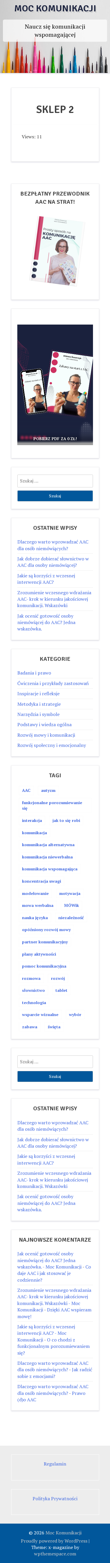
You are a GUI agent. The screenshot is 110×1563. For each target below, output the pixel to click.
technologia (34, 1002)
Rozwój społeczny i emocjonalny (51, 745)
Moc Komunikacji (55, 8)
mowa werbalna (37, 905)
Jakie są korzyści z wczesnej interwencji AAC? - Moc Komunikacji (46, 1333)
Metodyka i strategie (39, 704)
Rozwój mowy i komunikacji (46, 735)
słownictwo (33, 990)
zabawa (29, 1026)
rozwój (58, 978)
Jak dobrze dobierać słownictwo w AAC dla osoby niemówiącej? (53, 561)
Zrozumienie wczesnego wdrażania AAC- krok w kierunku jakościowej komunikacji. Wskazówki (54, 599)
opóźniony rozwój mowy (46, 929)
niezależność (71, 917)
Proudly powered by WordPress (54, 1541)
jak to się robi (66, 820)
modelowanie (35, 893)
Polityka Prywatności (55, 1498)
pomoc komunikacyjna (44, 966)
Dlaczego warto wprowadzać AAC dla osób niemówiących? (52, 545)
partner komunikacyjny (45, 942)
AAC (26, 790)
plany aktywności (39, 954)
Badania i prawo (34, 673)
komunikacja (34, 832)
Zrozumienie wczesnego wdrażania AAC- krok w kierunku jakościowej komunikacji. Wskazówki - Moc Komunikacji (54, 1300)
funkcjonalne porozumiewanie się (52, 805)
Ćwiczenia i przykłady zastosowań (53, 683)
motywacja (69, 893)
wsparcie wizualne (40, 1014)
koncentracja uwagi (41, 881)
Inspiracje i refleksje (38, 693)
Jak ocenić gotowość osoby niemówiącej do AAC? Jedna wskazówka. (46, 622)
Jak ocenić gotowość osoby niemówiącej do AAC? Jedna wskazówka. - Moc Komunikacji (49, 1260)
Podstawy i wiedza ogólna (44, 724)
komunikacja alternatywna (48, 844)
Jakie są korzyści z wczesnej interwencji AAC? (46, 578)
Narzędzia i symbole (38, 714)
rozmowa (31, 978)
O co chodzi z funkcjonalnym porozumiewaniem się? (53, 1346)
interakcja (32, 820)
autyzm (48, 790)
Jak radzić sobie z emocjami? (54, 1372)
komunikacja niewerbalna (47, 857)
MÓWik (71, 905)
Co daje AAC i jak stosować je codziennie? (54, 1273)
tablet (61, 990)
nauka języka (35, 917)
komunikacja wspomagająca (49, 869)
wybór (75, 1014)
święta (54, 1026)
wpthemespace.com (55, 1553)
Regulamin (55, 1464)
